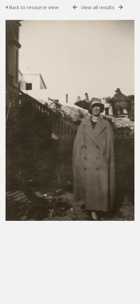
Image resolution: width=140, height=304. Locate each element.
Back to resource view (33, 7)
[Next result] (121, 7)
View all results (98, 7)
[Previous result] (75, 7)
